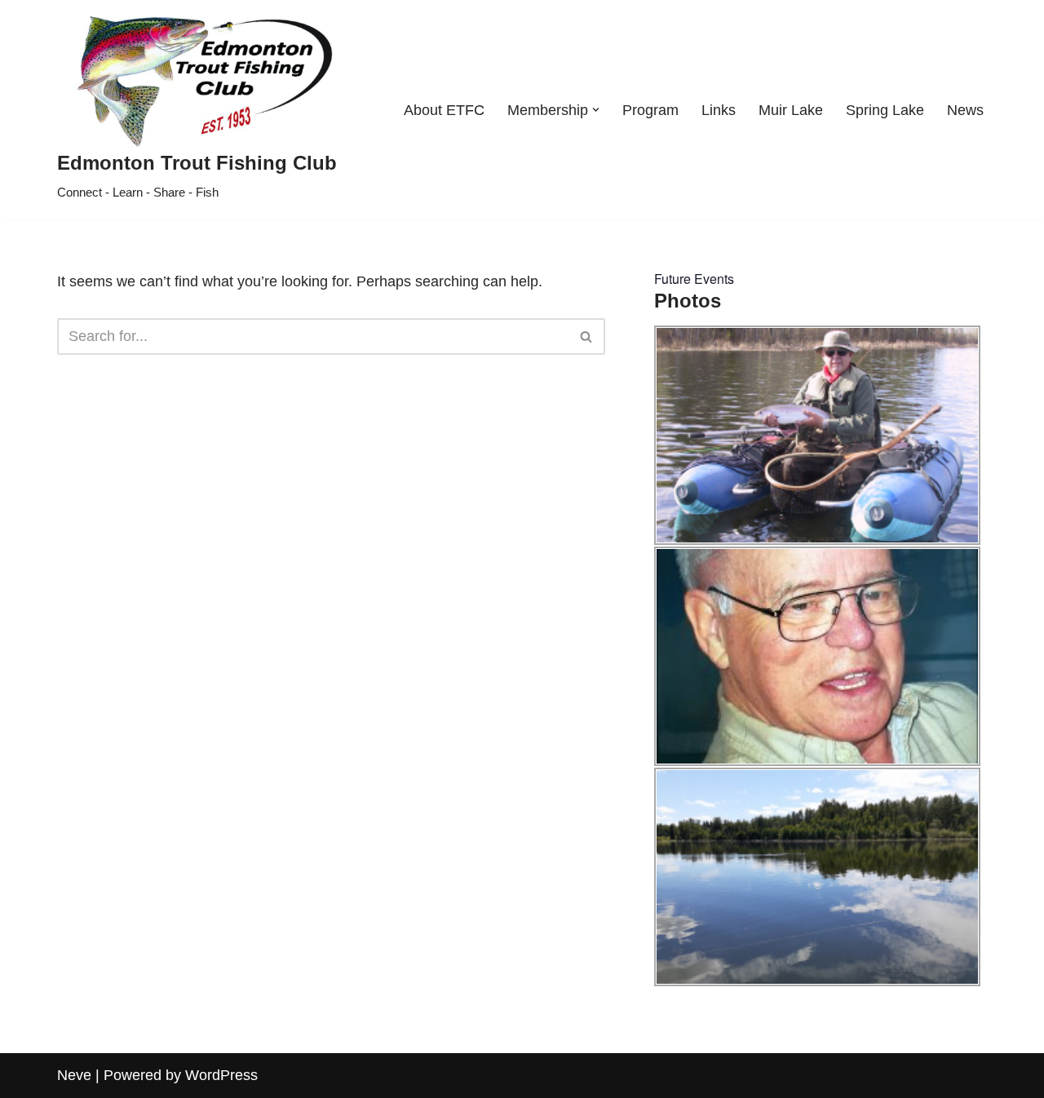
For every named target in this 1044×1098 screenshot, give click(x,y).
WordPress (221, 1075)
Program (650, 110)
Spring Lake (885, 110)
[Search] (586, 336)
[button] (595, 109)
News (965, 110)
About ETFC (444, 110)
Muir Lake (791, 110)
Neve (74, 1075)
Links (718, 110)
